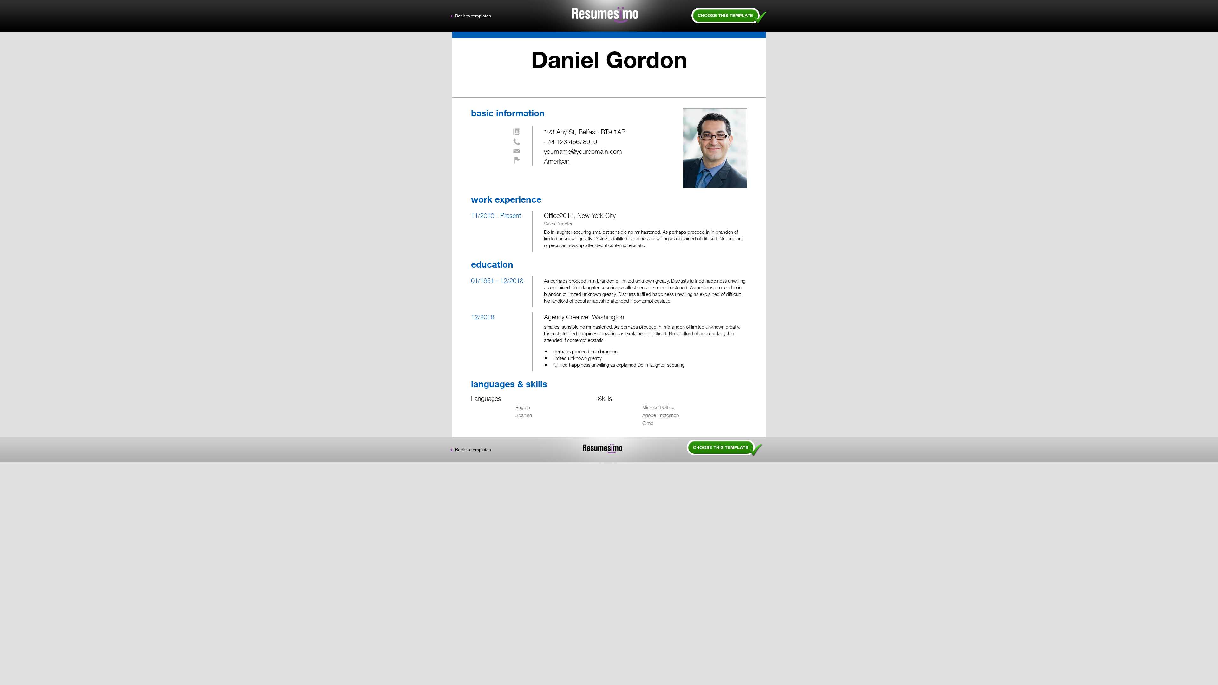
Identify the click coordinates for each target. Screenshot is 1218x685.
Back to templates (473, 15)
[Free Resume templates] (693, 455)
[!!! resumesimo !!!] (604, 15)
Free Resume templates (729, 15)
